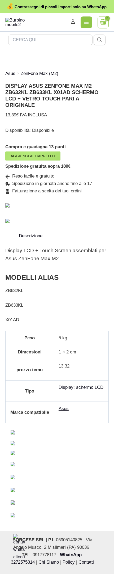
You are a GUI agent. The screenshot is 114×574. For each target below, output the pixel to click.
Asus (10, 73)
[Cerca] (100, 40)
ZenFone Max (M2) (39, 73)
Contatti (86, 562)
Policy (69, 562)
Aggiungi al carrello (33, 156)
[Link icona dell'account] (73, 21)
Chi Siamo (48, 562)
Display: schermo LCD (81, 387)
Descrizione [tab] (30, 235)
